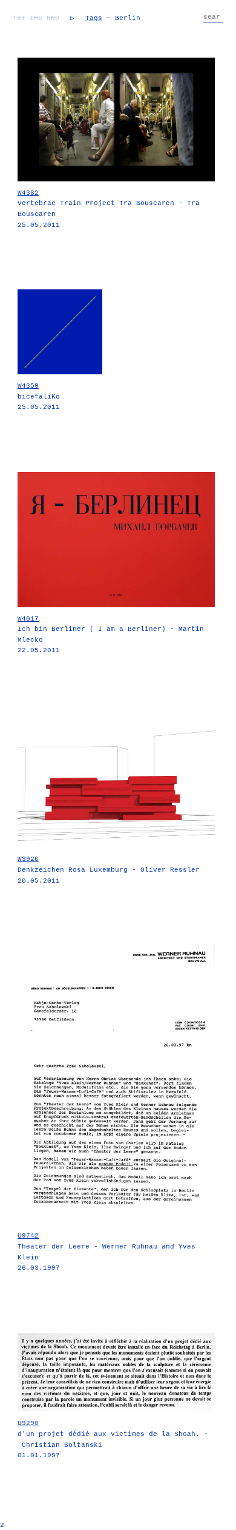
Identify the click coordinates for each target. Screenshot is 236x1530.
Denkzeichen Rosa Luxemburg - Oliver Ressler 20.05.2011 (109, 869)
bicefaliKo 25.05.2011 (39, 396)
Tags (93, 18)
